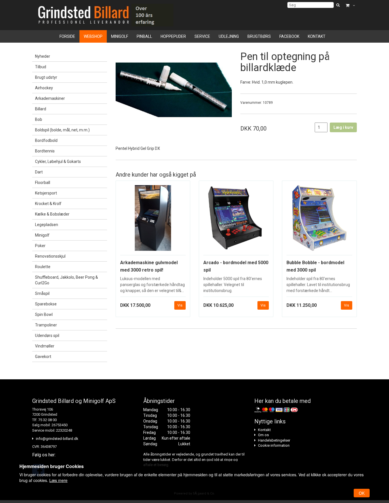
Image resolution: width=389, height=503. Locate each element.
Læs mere (58, 480)
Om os (263, 435)
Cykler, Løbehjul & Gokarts (58, 161)
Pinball (144, 36)
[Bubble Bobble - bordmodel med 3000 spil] (319, 220)
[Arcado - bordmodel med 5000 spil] (236, 220)
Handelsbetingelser (274, 440)
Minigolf (119, 36)
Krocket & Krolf (48, 203)
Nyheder (42, 56)
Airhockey (44, 88)
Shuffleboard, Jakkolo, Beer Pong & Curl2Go (66, 280)
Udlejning (229, 36)
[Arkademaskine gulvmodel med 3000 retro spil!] (153, 220)
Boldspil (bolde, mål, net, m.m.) (62, 130)
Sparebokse (46, 304)
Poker (40, 245)
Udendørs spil (47, 335)
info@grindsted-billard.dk (57, 438)
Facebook (289, 36)
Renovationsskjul (50, 256)
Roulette (42, 266)
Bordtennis (45, 151)
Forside (67, 36)
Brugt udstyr (46, 77)
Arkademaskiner (50, 98)
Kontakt (316, 36)
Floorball (42, 182)
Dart (39, 172)
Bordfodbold (46, 140)
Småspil (42, 293)
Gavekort (43, 356)
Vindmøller (44, 346)
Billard (40, 109)
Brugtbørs (259, 36)
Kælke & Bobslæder (52, 214)
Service (202, 36)
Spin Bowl (44, 314)
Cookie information (274, 445)
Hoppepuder (173, 36)
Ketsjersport (46, 193)
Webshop (93, 36)
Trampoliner (46, 325)
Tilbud (40, 67)
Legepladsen (46, 224)
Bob (38, 119)
